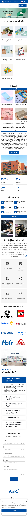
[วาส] (26, 256)
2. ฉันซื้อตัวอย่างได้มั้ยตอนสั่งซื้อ (13, 398)
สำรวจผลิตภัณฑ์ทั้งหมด (14, 89)
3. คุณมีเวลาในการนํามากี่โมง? (14, 405)
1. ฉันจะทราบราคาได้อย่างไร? (13, 380)
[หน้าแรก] (11, 5)
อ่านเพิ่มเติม (14, 152)
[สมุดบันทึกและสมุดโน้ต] (7, 70)
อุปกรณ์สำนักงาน (20, 59)
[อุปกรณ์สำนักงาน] (21, 51)
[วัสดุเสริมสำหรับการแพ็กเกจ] (7, 51)
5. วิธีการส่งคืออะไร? (12, 418)
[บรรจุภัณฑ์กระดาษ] (21, 32)
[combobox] (6, 456)
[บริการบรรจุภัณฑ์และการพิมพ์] (7, 32)
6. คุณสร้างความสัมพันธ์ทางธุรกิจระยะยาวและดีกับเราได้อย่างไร (14, 425)
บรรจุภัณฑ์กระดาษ (21, 40)
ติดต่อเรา (14, 216)
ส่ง (14, 479)
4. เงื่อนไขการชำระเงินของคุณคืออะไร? (13, 412)
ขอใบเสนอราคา (22, 5)
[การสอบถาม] (26, 252)
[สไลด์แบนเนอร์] (14, 13)
